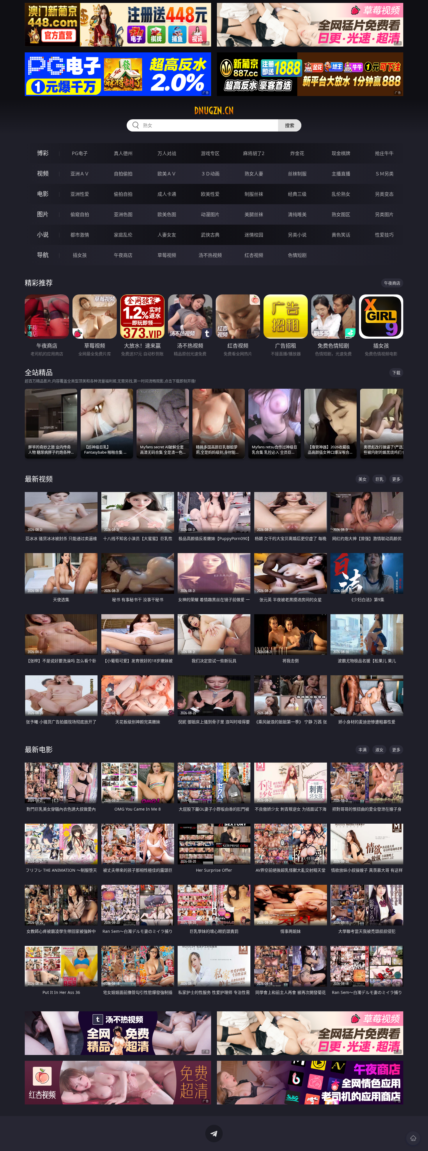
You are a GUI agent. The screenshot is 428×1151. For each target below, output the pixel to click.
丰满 (362, 749)
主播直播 (341, 173)
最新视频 (39, 479)
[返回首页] (413, 1138)
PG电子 (80, 153)
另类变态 (384, 194)
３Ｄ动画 (210, 173)
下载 (396, 372)
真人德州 (123, 153)
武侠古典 (210, 235)
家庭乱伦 (123, 235)
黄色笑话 (341, 235)
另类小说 (297, 235)
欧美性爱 (210, 194)
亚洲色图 (123, 214)
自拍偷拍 (123, 173)
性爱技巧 (384, 235)
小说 (43, 235)
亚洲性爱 (79, 194)
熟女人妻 (254, 173)
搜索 (289, 125)
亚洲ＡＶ (79, 173)
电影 (43, 194)
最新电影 (39, 749)
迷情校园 (254, 235)
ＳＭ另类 (384, 173)
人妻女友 (167, 235)
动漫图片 (210, 214)
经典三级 (297, 194)
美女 (362, 479)
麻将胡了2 (253, 153)
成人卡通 (167, 194)
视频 (43, 173)
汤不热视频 (210, 255)
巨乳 (379, 479)
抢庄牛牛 (384, 153)
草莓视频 (167, 255)
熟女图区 (341, 214)
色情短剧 (297, 255)
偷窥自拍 (79, 214)
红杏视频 (254, 255)
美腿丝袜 (254, 214)
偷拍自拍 (123, 194)
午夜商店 (123, 255)
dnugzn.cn (214, 110)
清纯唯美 (297, 214)
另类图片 (384, 214)
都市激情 (79, 235)
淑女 (379, 749)
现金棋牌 (341, 153)
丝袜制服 (297, 173)
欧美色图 (167, 214)
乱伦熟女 (341, 194)
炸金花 (297, 153)
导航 (43, 255)
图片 (43, 214)
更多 (396, 479)
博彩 (43, 153)
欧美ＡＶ (167, 173)
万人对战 (167, 153)
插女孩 (80, 255)
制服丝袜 (254, 194)
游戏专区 (210, 153)
